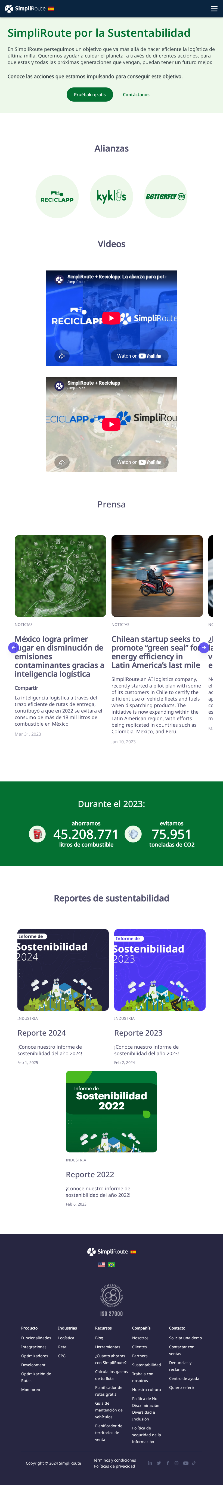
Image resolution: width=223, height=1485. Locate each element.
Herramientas (107, 1346)
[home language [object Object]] (101, 1264)
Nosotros (140, 1337)
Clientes (139, 1346)
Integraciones (34, 1346)
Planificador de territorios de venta (108, 1432)
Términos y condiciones (114, 1460)
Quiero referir (181, 1387)
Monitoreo (30, 1389)
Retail (63, 1346)
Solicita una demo (185, 1337)
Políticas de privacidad (114, 1466)
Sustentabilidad (146, 1364)
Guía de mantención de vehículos (109, 1410)
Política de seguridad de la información (146, 1434)
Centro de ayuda (184, 1378)
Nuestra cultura (146, 1389)
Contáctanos (136, 95)
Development (33, 1364)
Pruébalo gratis (90, 95)
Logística (66, 1337)
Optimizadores (34, 1355)
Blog (99, 1337)
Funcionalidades (36, 1337)
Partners (140, 1355)
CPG (62, 1355)
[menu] (111, 8)
